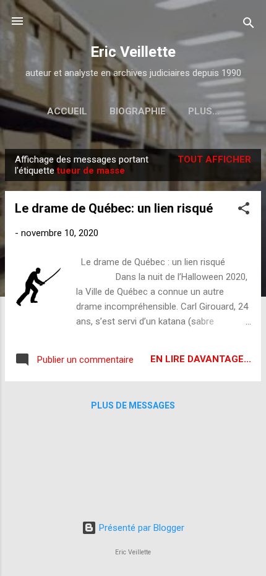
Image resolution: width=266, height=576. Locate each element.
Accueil (67, 111)
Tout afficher (214, 159)
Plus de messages (133, 405)
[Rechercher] (248, 25)
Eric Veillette (133, 52)
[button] (243, 210)
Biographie (137, 111)
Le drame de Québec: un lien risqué (114, 208)
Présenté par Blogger (140, 527)
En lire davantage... (200, 359)
